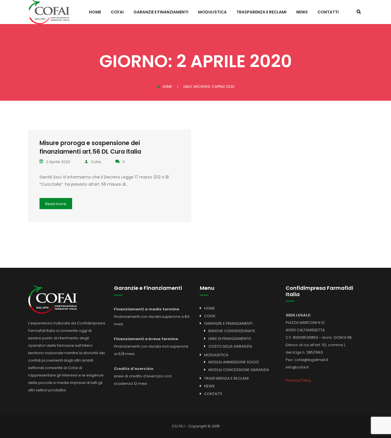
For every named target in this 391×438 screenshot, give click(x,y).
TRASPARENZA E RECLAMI (261, 12)
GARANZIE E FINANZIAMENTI (160, 12)
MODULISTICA (212, 12)
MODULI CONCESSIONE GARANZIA (238, 369)
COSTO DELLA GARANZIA (230, 346)
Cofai (96, 162)
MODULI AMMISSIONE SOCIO (233, 362)
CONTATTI (328, 12)
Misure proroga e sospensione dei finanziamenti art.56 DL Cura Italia (90, 147)
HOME (95, 12)
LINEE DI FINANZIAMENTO (229, 338)
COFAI (117, 12)
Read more (55, 204)
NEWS (302, 12)
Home (167, 86)
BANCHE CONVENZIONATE (231, 331)
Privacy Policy (298, 380)
